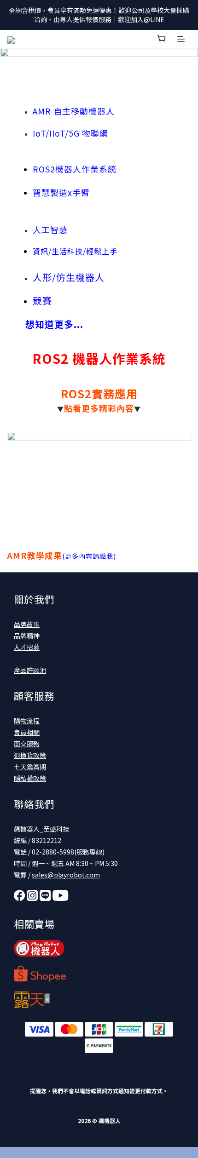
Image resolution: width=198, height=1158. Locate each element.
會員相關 (27, 732)
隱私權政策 (30, 778)
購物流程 (27, 720)
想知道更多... (54, 324)
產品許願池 (30, 670)
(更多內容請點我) (89, 556)
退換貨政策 (30, 755)
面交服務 (27, 743)
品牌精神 (27, 635)
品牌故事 (27, 624)
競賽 (42, 300)
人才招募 (27, 647)
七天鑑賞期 (30, 766)
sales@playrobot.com (66, 874)
